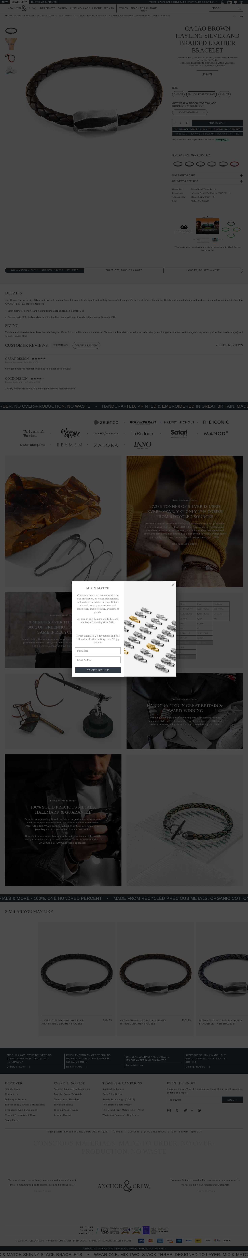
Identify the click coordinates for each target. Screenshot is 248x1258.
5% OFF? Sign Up (98, 670)
